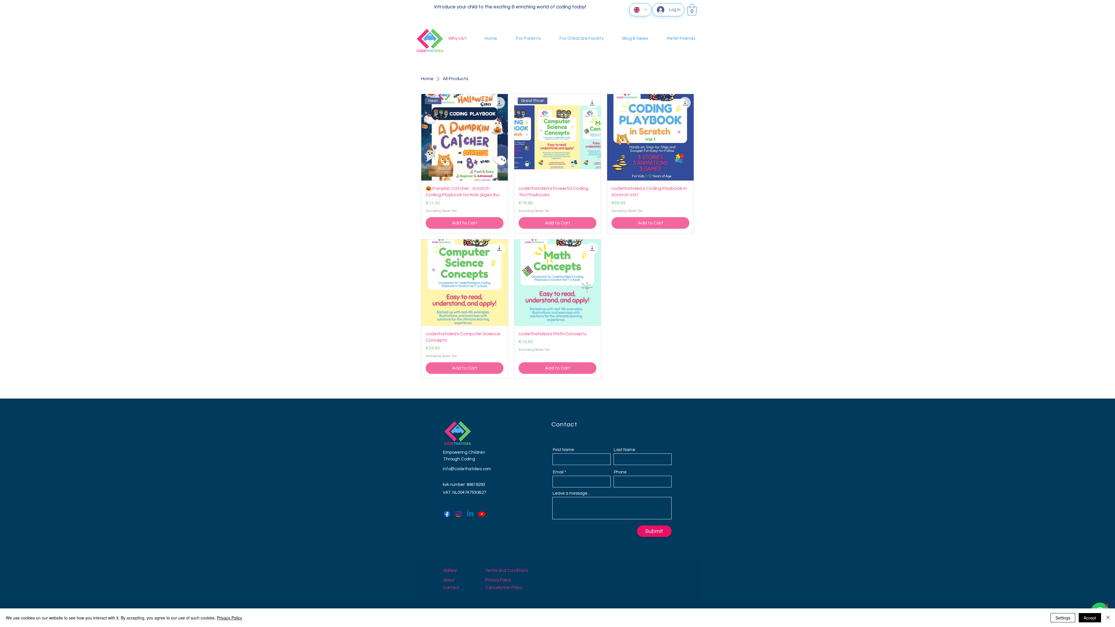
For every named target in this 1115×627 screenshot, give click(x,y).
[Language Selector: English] (640, 9)
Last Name (624, 450)
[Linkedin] (470, 514)
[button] (692, 9)
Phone (620, 472)
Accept (1090, 618)
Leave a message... (571, 493)
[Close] (1108, 617)
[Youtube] (482, 514)
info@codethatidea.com (467, 469)
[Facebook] (447, 514)
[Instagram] (459, 514)
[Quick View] (650, 137)
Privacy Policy (229, 618)
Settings (1062, 618)
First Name (563, 450)
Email (558, 472)
